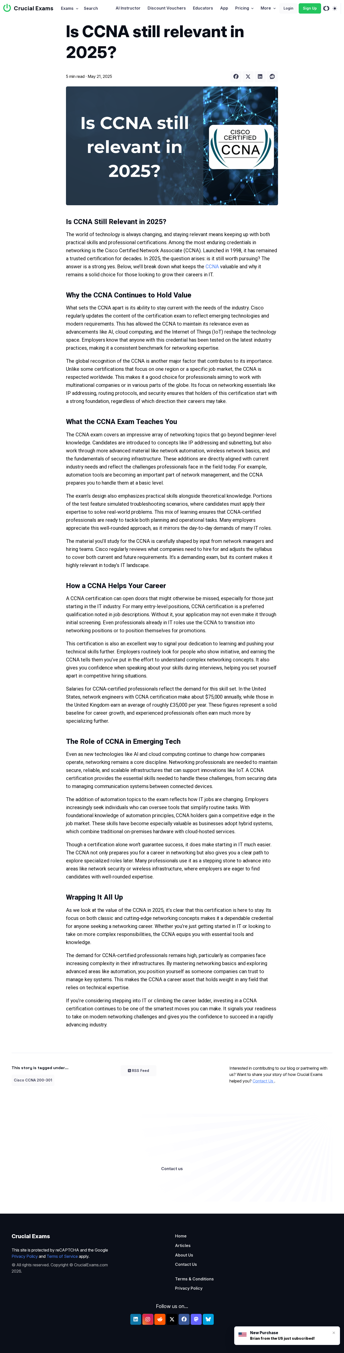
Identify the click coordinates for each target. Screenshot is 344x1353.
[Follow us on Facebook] (184, 1319)
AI (128, 8)
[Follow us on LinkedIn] (135, 1319)
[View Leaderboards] (326, 8)
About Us (184, 1255)
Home (181, 1235)
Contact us (172, 1168)
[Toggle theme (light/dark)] (334, 8)
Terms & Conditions (194, 1278)
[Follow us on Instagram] (147, 1319)
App (224, 8)
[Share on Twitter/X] (248, 76)
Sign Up (310, 8)
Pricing (242, 8)
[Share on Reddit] (272, 76)
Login (288, 8)
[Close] (334, 1333)
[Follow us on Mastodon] (196, 1319)
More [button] (266, 8)
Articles (183, 1245)
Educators (203, 8)
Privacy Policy (25, 1256)
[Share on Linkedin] (260, 76)
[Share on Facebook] (236, 76)
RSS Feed (140, 1070)
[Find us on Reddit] (159, 1319)
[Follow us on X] (172, 1319)
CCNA (212, 267)
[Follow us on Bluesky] (208, 1319)
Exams (67, 8)
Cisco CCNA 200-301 (33, 1080)
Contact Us (263, 1080)
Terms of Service (62, 1256)
